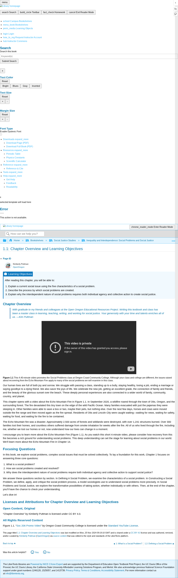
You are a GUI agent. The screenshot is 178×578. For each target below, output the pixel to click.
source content (60, 536)
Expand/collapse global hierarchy (6, 240)
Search (8, 234)
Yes (37, 552)
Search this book (8, 51)
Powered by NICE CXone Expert (46, 564)
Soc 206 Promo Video (28, 525)
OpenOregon (18, 267)
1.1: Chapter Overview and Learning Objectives (38, 533)
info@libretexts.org (14, 573)
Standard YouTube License (123, 525)
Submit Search (9, 61)
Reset (5, 81)
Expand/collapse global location (173, 240)
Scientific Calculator (16, 161)
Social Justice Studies (64, 240)
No (48, 552)
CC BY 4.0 (135, 533)
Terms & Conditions (90, 570)
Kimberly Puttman (27, 536)
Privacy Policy (73, 570)
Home (16, 240)
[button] (11, 183)
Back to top (8, 543)
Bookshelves (37, 240)
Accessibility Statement (112, 570)
